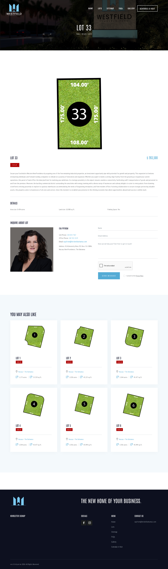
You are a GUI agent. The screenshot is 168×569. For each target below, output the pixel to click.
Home (78, 34)
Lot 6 (118, 425)
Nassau (20, 372)
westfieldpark (15, 564)
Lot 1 (18, 358)
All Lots (84, 34)
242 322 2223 (73, 238)
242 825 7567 (71, 235)
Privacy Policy (139, 276)
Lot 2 (68, 358)
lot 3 (118, 358)
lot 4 (18, 425)
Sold (14, 165)
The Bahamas (28, 372)
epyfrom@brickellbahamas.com (145, 522)
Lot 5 (68, 425)
